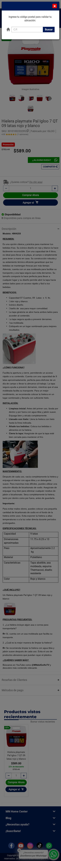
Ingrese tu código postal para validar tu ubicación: (30, 18)
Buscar (49, 29)
